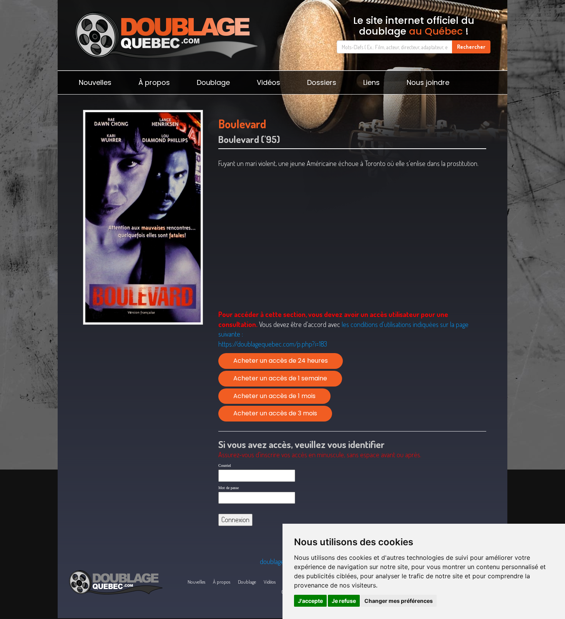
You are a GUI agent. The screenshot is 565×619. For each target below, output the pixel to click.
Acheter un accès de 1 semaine (280, 378)
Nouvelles (95, 82)
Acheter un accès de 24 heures (280, 360)
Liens (371, 82)
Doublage (213, 82)
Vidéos (268, 82)
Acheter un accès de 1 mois (274, 396)
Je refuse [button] (344, 600)
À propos (154, 82)
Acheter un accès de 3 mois (275, 413)
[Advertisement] (143, 387)
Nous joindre (428, 82)
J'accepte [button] (310, 600)
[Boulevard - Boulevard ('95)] (143, 217)
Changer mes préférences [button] (398, 600)
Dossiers (321, 82)
